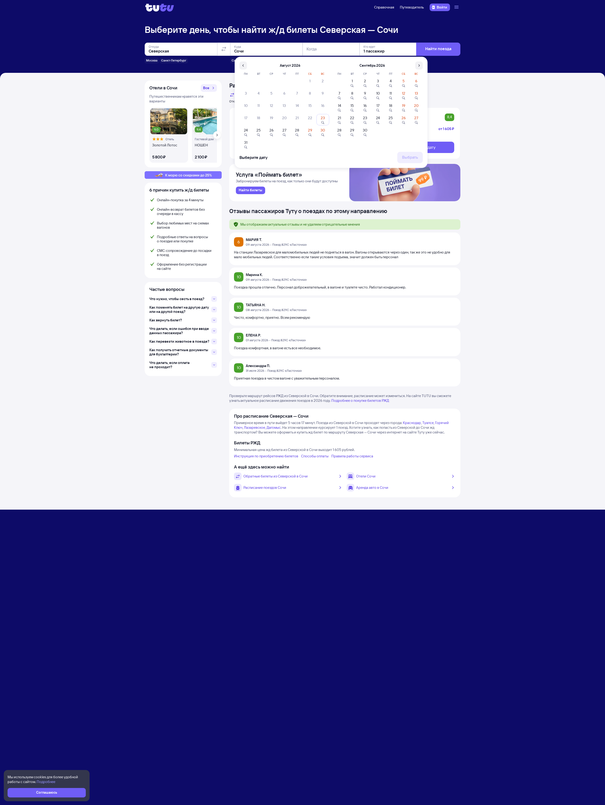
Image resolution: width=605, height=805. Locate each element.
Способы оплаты (314, 456)
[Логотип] (160, 7)
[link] (250, 190)
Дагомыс (274, 427)
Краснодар (412, 422)
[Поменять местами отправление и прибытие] (223, 49)
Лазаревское (254, 427)
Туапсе (428, 422)
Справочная (384, 7)
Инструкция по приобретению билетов (266, 456)
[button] (209, 88)
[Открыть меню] (457, 7)
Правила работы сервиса (352, 456)
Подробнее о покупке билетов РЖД (360, 400)
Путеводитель (412, 7)
